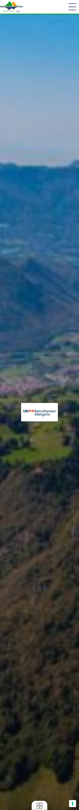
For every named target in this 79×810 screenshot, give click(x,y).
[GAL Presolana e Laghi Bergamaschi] (11, 6)
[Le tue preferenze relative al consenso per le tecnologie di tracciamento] (72, 803)
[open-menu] (72, 6)
